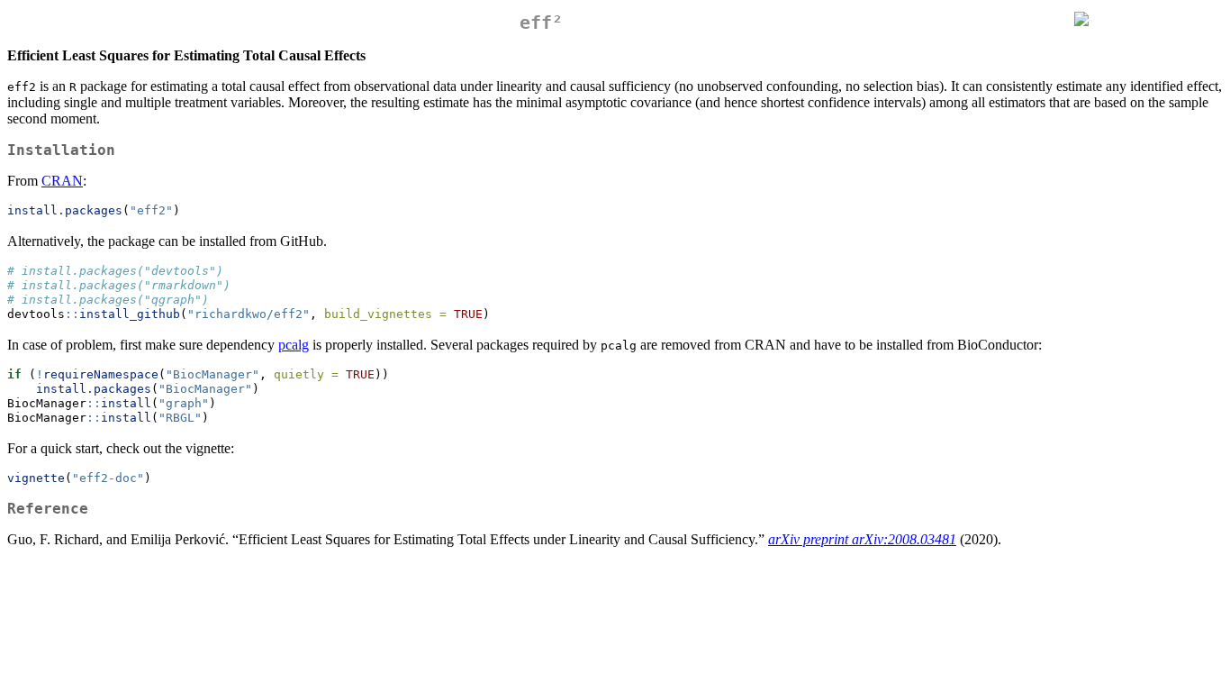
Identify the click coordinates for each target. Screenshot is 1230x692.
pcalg (293, 344)
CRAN (62, 180)
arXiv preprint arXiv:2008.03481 (862, 539)
